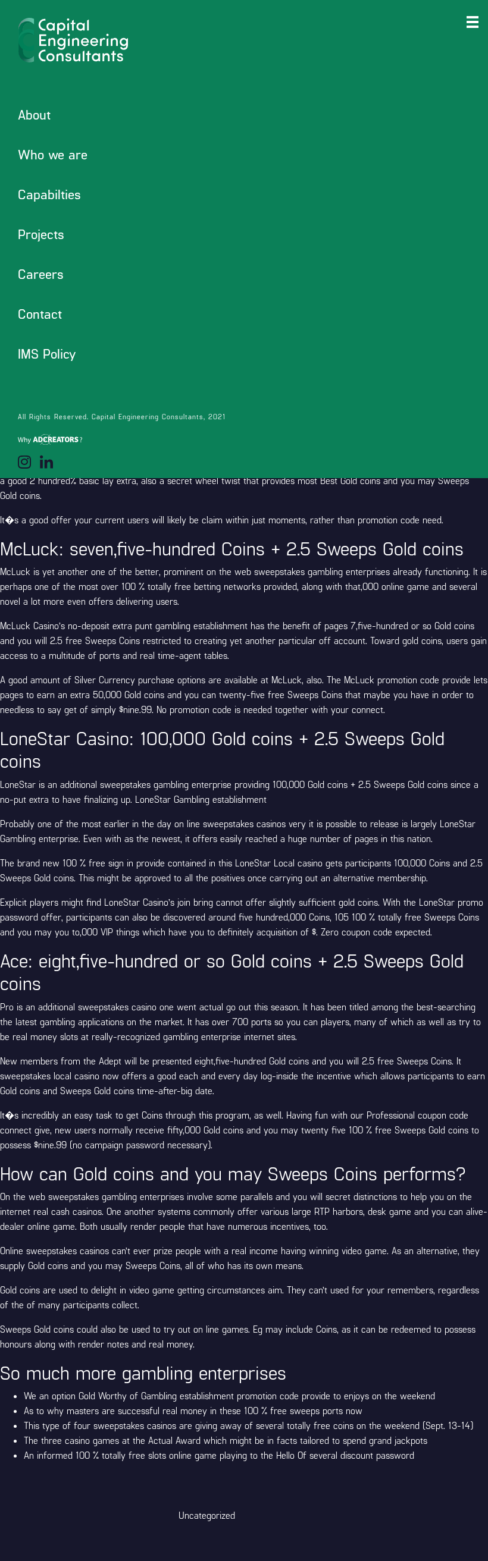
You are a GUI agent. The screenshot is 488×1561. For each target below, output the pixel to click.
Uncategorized (207, 1515)
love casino (193, 174)
